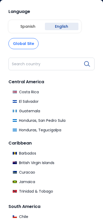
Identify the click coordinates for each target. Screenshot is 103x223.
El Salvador (29, 101)
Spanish (27, 26)
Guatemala (29, 111)
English (61, 26)
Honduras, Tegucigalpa (40, 130)
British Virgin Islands (36, 162)
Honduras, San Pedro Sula (42, 120)
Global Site (23, 43)
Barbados (27, 153)
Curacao (27, 172)
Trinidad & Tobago (36, 191)
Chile (23, 216)
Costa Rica (29, 92)
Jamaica (27, 181)
